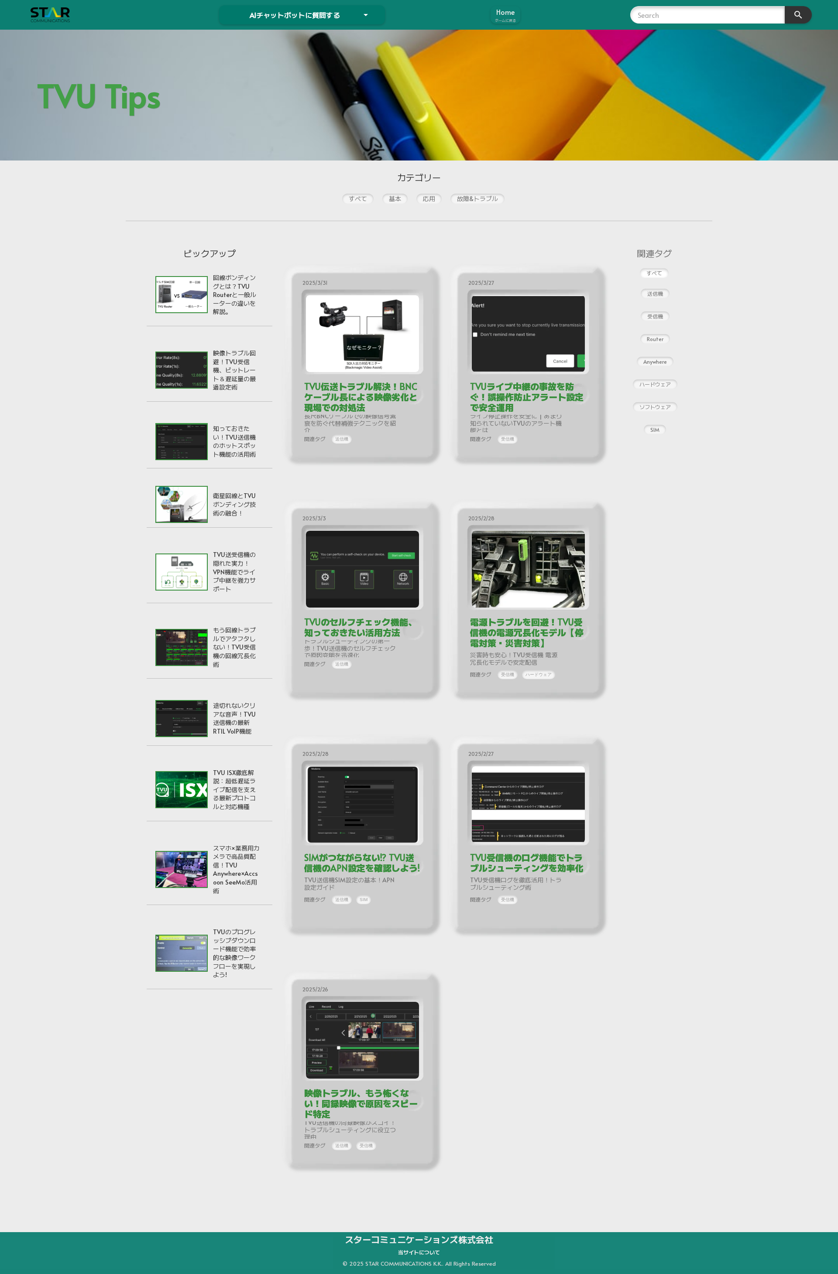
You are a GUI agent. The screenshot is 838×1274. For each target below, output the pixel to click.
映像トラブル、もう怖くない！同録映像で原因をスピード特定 (361, 1103)
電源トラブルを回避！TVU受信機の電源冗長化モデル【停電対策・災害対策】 (527, 632)
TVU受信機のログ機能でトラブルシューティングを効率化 (527, 862)
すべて (358, 199)
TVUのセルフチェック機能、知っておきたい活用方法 (360, 627)
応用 (429, 199)
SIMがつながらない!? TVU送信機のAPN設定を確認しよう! (362, 862)
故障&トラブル (477, 199)
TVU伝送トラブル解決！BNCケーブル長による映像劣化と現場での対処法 (361, 397)
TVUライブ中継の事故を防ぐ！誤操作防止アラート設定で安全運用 (527, 397)
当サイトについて (419, 1252)
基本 (395, 199)
